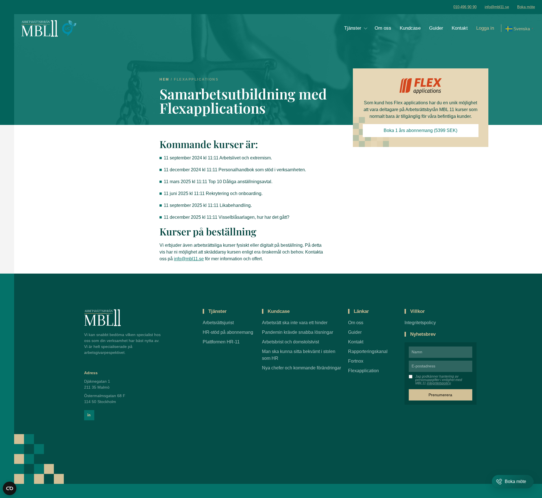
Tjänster (352, 28)
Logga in (485, 28)
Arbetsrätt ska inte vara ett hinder (294, 322)
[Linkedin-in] (89, 415)
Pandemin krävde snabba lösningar (297, 332)
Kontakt (460, 28)
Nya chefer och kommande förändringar (301, 367)
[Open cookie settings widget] (9, 488)
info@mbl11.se (189, 258)
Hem (164, 79)
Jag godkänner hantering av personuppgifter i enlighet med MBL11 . (438, 380)
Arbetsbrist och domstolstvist (290, 341)
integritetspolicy (439, 383)
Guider (436, 28)
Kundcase (410, 28)
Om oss (383, 28)
